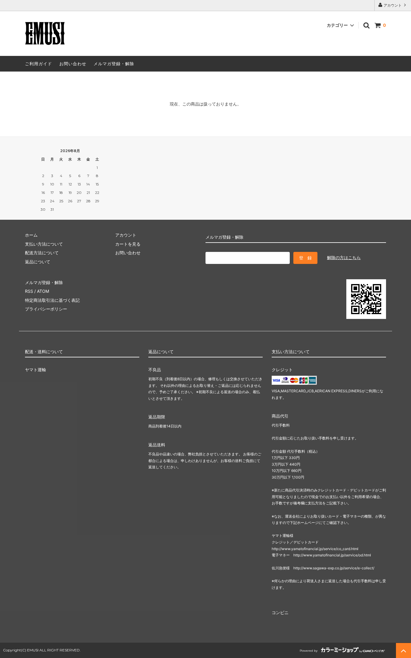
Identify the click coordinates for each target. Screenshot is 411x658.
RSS (29, 291)
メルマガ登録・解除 (114, 63)
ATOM (43, 291)
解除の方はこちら (344, 257)
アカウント (393, 5)
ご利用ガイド (38, 63)
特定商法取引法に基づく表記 (52, 300)
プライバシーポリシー (46, 308)
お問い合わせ (72, 63)
